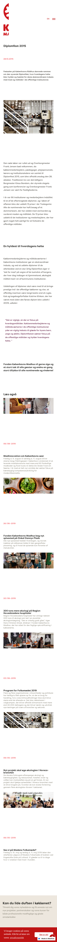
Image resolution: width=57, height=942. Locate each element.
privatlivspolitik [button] (17, 938)
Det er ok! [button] (44, 935)
